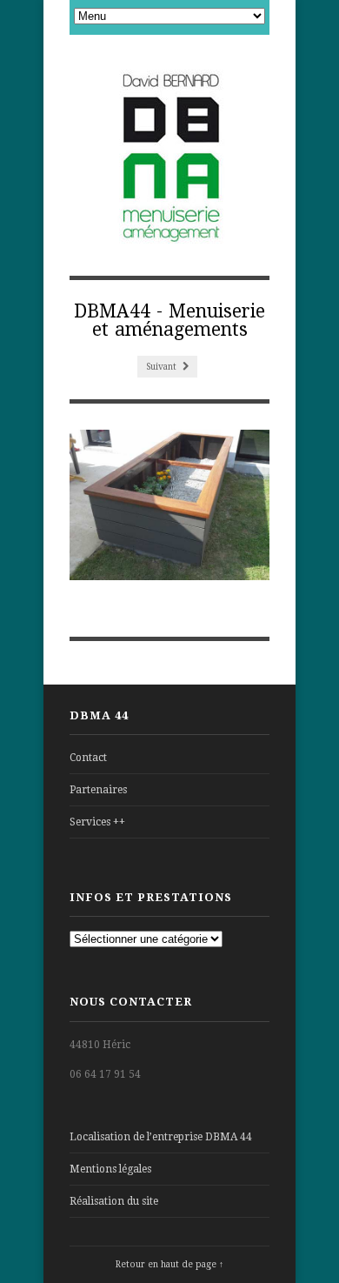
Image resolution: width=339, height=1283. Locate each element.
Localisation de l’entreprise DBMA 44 (161, 1137)
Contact (88, 758)
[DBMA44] (170, 157)
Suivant (162, 366)
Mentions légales (110, 1169)
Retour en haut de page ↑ (169, 1264)
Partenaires (98, 790)
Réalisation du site (114, 1201)
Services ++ (97, 822)
